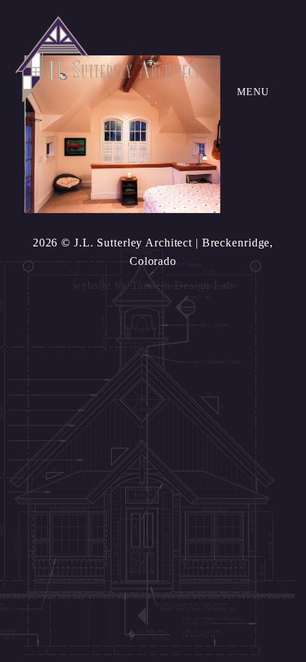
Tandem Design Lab (182, 285)
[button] (253, 92)
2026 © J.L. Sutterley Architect (112, 243)
